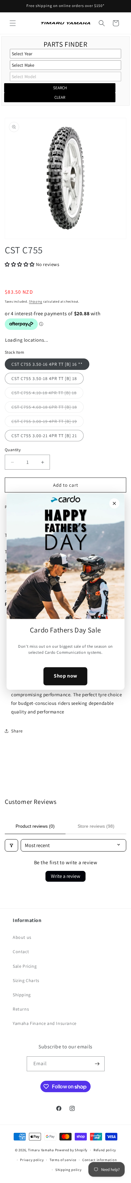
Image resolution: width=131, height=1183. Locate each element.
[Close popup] (114, 503)
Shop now (65, 676)
